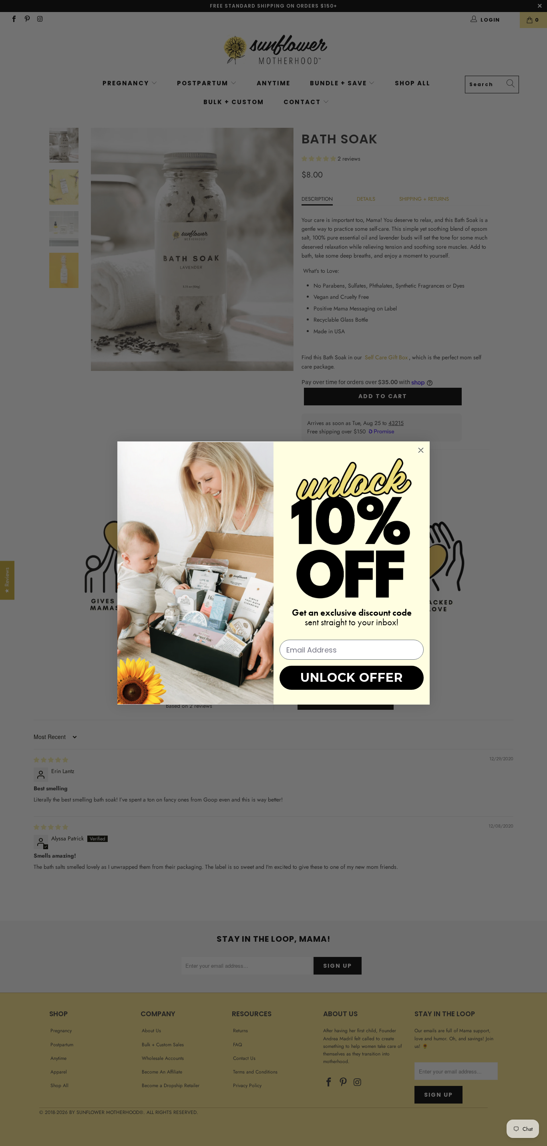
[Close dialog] (420, 450)
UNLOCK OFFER (351, 677)
